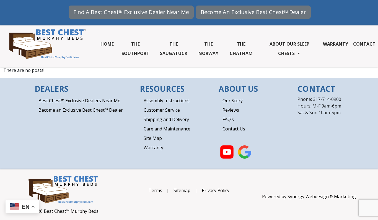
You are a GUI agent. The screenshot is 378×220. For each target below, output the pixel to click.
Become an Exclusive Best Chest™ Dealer (80, 110)
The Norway (208, 45)
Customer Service (162, 110)
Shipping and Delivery (166, 119)
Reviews (230, 110)
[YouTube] (227, 151)
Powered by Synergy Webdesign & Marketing (309, 196)
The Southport (135, 45)
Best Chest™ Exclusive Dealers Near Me (79, 101)
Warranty (335, 44)
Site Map (153, 138)
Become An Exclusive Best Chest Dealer (253, 12)
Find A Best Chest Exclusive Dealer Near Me (131, 12)
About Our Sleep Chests (289, 45)
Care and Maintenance (167, 129)
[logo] (47, 44)
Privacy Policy (215, 190)
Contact (364, 44)
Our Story (232, 101)
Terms (156, 190)
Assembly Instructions (167, 101)
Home (107, 44)
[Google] (244, 151)
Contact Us (233, 129)
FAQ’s (228, 119)
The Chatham (241, 45)
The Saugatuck (173, 45)
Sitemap (182, 190)
